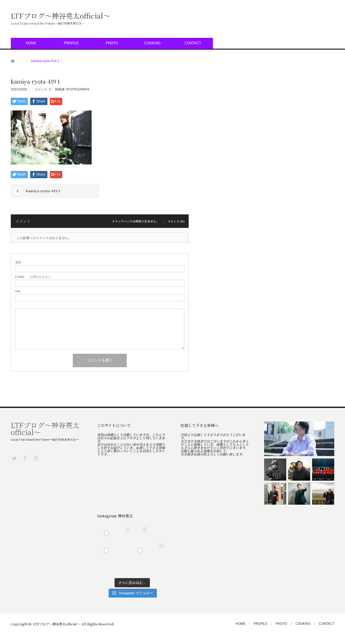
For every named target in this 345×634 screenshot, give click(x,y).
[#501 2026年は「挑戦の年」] (299, 469)
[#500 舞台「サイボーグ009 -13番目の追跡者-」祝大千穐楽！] (323, 469)
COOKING (152, 43)
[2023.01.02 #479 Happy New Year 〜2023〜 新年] (107, 567)
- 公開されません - (34, 276)
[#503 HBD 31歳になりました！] (299, 438)
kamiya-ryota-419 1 (43, 190)
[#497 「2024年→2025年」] (323, 494)
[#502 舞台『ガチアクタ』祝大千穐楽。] (275, 469)
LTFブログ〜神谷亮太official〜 (60, 15)
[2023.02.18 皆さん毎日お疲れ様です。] (140, 550)
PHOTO (112, 43)
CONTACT (193, 43)
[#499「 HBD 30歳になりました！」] (275, 494)
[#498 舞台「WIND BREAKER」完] (299, 494)
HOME (31, 43)
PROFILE (71, 43)
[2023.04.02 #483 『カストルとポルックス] (140, 533)
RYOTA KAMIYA (77, 89)
